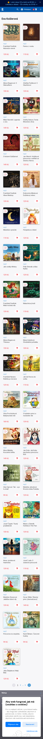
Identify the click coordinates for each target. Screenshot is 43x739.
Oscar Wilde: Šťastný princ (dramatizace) (30, 598)
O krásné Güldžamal (10, 156)
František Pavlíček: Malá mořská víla (10, 304)
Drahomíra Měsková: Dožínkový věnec (30, 194)
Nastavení (30, 724)
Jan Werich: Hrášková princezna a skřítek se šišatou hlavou (31, 158)
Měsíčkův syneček (9, 230)
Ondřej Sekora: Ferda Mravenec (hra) (30, 121)
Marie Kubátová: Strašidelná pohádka (30, 341)
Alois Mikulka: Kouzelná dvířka (9, 451)
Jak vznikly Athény (10, 267)
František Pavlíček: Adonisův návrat (10, 47)
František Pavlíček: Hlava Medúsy (10, 194)
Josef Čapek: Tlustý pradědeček (10, 525)
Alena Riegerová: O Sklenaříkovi (10, 84)
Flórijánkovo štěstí (29, 230)
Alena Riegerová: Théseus (9, 341)
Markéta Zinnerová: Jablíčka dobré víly (10, 598)
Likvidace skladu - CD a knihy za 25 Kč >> (21, 4)
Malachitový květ (29, 303)
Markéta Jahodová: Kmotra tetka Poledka (31, 488)
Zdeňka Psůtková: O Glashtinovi (30, 84)
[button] (18, 9)
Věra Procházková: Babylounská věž (10, 415)
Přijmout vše (13, 724)
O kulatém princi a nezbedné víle (29, 415)
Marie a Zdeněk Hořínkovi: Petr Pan (30, 525)
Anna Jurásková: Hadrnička (9, 561)
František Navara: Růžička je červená (10, 378)
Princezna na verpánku (11, 634)
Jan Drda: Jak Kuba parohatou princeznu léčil (30, 452)
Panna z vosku (28, 46)
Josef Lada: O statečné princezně (30, 561)
